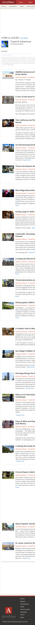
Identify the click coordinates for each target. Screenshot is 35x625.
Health (22, 6)
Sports (22, 617)
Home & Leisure (21, 77)
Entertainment (13, 6)
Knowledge (23, 612)
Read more (27, 160)
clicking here (11, 64)
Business (4, 6)
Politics (22, 615)
